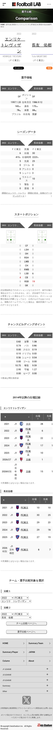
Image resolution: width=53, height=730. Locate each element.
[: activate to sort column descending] (5, 417)
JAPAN (32, 652)
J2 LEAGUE (7, 675)
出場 (38, 416)
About (31, 661)
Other (5, 691)
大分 (28, 424)
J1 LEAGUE (7, 669)
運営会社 (39, 708)
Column (6, 661)
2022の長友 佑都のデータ (40, 193)
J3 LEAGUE (7, 680)
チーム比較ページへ (26, 623)
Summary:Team (36, 643)
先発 (45, 499)
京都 (28, 459)
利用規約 (5, 708)
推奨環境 (13, 708)
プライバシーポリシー (26, 708)
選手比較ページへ (26, 632)
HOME (3, 24)
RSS (49, 68)
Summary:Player (10, 652)
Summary (6, 686)
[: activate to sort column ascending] (12, 417)
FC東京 (24, 507)
